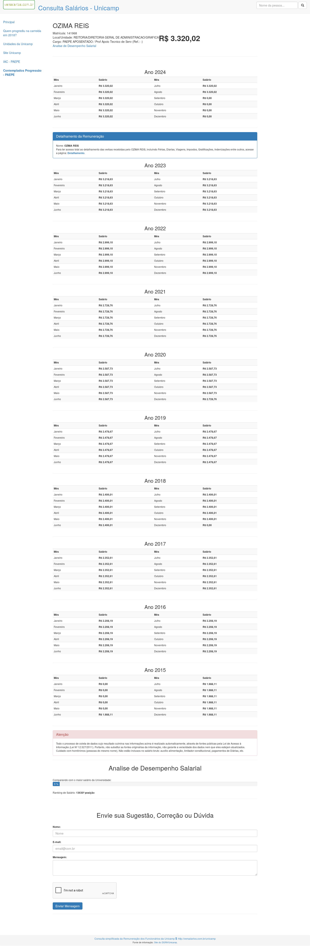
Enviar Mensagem (67, 906)
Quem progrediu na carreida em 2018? (22, 33)
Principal (9, 22)
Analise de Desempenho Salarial (74, 46)
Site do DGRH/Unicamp (165, 942)
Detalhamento (75, 153)
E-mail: (57, 842)
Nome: (57, 827)
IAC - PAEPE (11, 61)
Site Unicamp (12, 53)
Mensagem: (60, 857)
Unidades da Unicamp (18, 44)
